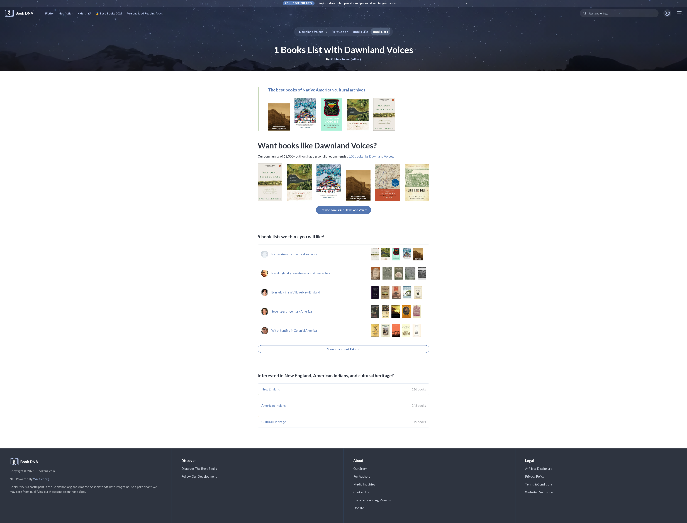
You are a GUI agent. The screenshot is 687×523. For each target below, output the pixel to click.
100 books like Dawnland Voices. (371, 156)
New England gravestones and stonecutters (300, 273)
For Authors (361, 476)
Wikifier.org (41, 479)
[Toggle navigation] (679, 13)
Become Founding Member (372, 500)
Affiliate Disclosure (538, 468)
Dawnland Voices (311, 32)
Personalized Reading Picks (144, 13)
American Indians (273, 405)
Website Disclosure (539, 492)
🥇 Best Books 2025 (109, 13)
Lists (380, 32)
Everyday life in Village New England (295, 292)
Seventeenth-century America (291, 311)
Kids (80, 13)
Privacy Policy (535, 476)
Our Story (360, 468)
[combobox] (619, 13)
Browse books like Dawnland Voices (344, 209)
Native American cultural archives (294, 254)
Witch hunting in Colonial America (294, 330)
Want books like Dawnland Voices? (317, 145)
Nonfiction (66, 13)
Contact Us (361, 492)
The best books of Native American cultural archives (316, 89)
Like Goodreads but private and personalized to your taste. (357, 3)
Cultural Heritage (273, 422)
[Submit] (584, 13)
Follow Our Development (199, 476)
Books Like (360, 32)
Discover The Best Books (199, 468)
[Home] (21, 13)
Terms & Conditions (539, 484)
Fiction (49, 13)
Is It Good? (340, 32)
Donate (358, 508)
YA (89, 13)
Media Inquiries (364, 484)
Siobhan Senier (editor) (345, 59)
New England (270, 389)
